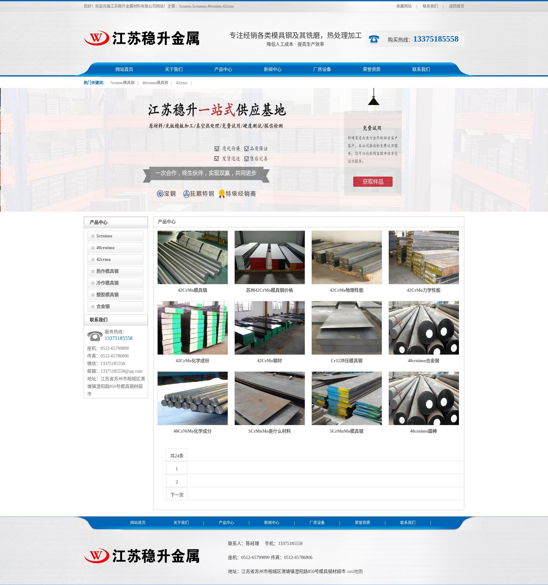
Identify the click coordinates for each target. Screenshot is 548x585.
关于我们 (174, 69)
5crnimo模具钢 (122, 83)
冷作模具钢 (107, 283)
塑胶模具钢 (107, 294)
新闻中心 (273, 69)
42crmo (181, 83)
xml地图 (355, 571)
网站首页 (124, 69)
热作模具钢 (107, 271)
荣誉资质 (372, 69)
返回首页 (456, 6)
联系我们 (430, 6)
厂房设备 (322, 69)
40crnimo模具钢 (155, 83)
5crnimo (104, 236)
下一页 (177, 495)
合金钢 (103, 306)
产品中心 (223, 69)
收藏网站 (404, 6)
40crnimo (105, 247)
